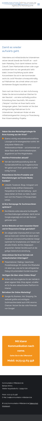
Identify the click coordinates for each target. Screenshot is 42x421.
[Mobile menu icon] (38, 4)
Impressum (6, 406)
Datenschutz (34, 403)
